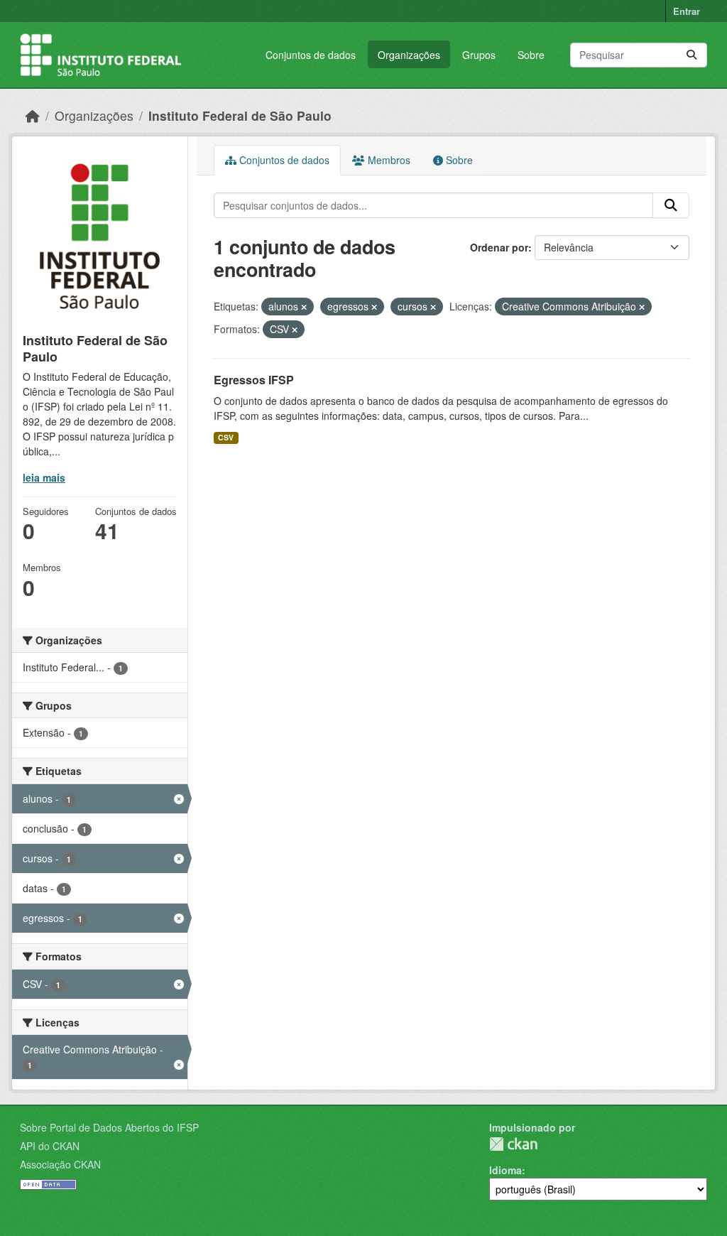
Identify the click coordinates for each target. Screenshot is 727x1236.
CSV (226, 437)
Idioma (505, 1170)
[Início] (33, 115)
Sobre (531, 55)
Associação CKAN (60, 1164)
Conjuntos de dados (311, 55)
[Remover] (304, 307)
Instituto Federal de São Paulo (240, 115)
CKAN (513, 1144)
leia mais (44, 477)
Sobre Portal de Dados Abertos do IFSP (109, 1127)
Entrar (686, 11)
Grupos (479, 55)
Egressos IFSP (254, 380)
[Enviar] (691, 55)
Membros (387, 160)
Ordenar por (499, 247)
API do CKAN (50, 1146)
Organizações (409, 55)
